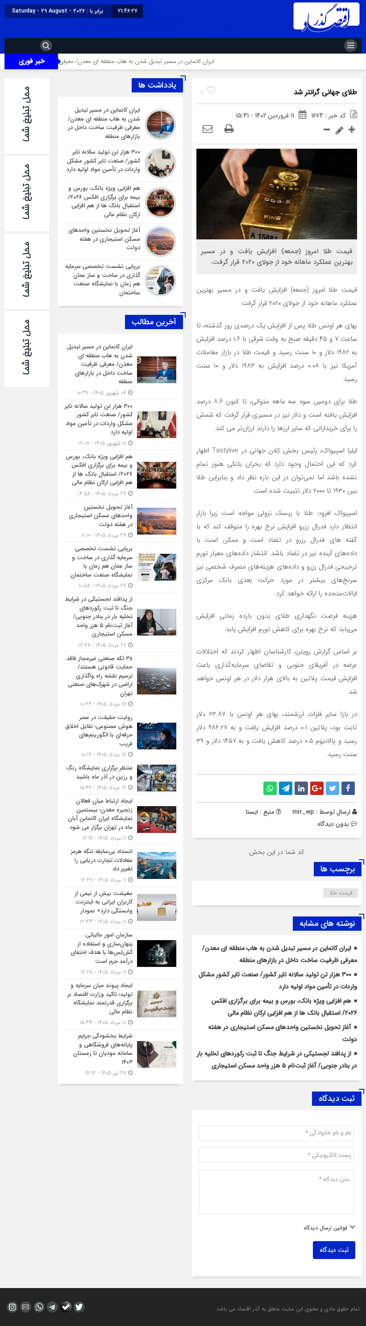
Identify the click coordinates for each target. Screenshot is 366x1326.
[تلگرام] (51, 1307)
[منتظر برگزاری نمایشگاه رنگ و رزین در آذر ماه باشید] (120, 777)
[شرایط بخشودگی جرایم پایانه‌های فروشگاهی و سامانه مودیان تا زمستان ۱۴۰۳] (120, 1053)
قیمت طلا (340, 893)
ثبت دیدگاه (334, 1250)
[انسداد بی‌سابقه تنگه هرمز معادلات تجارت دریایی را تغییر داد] (120, 866)
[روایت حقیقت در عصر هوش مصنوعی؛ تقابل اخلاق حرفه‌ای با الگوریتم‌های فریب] (120, 736)
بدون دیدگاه (333, 824)
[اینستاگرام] (11, 1307)
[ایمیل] (24, 1307)
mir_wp (303, 812)
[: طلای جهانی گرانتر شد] (207, 129)
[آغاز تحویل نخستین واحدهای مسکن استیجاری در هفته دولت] (120, 241)
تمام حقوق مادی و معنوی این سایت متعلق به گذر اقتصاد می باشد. (287, 1309)
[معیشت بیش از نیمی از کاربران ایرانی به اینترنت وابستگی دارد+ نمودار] (120, 908)
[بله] (64, 1307)
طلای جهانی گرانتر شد (325, 92)
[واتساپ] (38, 1307)
